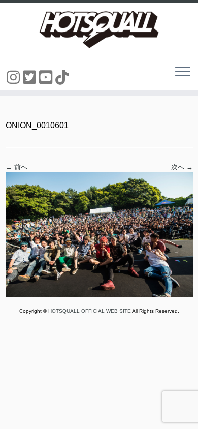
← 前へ (16, 167)
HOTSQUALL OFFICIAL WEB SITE (90, 311)
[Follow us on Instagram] (15, 77)
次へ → (182, 167)
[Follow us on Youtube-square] (47, 77)
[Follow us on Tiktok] (63, 77)
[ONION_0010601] (99, 234)
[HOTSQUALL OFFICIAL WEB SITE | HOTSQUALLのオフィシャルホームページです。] (99, 29)
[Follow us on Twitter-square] (31, 77)
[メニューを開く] (182, 72)
